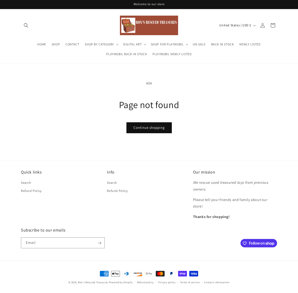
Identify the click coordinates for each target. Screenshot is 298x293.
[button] (26, 25)
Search (26, 183)
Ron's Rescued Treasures (93, 282)
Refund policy (145, 282)
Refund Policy (31, 191)
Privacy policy (167, 282)
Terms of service (190, 282)
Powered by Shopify (121, 282)
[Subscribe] (99, 243)
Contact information (216, 282)
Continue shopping (149, 127)
